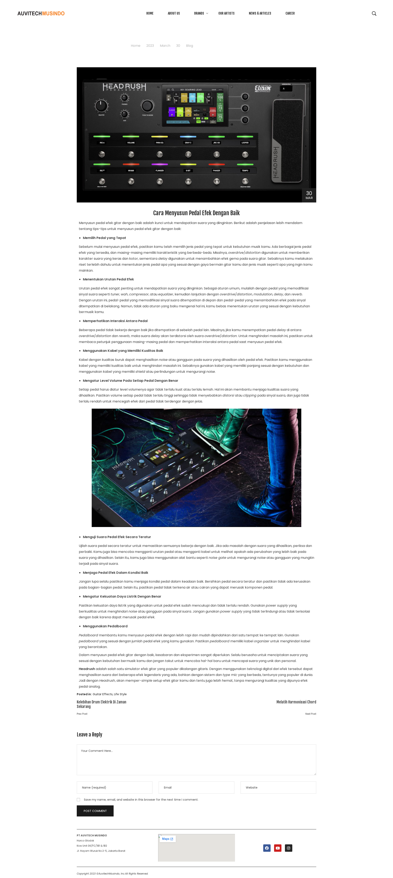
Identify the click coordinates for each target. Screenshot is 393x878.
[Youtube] (277, 848)
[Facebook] (267, 848)
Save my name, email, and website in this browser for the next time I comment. (141, 800)
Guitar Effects (103, 694)
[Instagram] (288, 848)
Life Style (120, 694)
